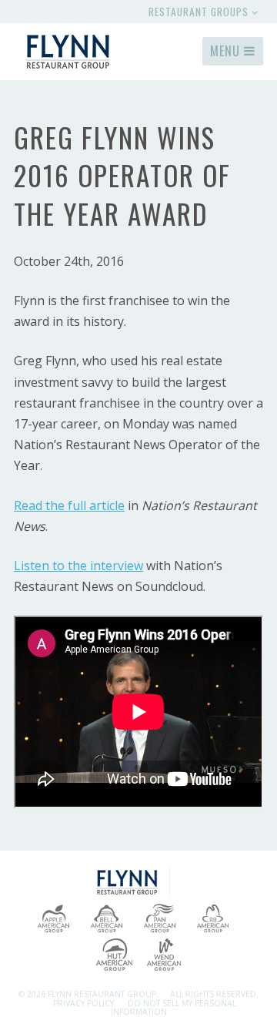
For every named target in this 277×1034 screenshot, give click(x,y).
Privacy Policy (83, 1003)
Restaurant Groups (200, 11)
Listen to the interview (78, 565)
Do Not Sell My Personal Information (173, 1007)
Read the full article (69, 505)
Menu (227, 51)
